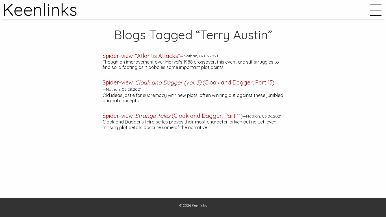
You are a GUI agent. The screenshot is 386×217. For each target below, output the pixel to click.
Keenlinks (199, 205)
